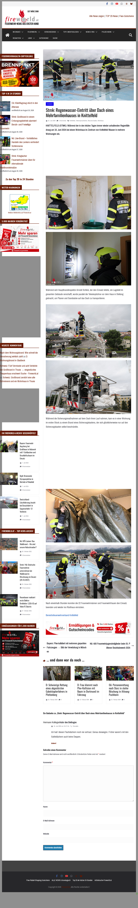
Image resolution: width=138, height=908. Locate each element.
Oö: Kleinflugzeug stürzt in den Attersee (25, 105)
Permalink (75, 726)
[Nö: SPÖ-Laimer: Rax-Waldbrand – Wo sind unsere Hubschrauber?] (9, 549)
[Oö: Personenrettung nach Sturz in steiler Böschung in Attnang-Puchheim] (120, 668)
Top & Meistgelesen (71, 31)
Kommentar (48, 762)
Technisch (50, 104)
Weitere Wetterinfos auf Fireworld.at (19, 212)
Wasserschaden (92, 120)
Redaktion (17, 38)
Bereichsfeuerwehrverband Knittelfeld (62, 615)
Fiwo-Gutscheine (126, 16)
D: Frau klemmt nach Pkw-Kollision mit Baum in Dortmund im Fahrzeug (88, 690)
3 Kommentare (26, 555)
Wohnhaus (101, 120)
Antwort (53, 743)
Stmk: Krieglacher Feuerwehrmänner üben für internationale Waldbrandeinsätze (17, 162)
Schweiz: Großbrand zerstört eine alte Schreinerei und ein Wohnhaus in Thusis (17, 379)
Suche (55, 38)
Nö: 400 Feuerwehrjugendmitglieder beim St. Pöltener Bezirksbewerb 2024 (110, 646)
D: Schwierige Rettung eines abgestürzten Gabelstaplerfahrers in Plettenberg (57, 690)
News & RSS (90, 31)
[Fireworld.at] (7, 35)
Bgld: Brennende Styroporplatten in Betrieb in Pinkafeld (27, 478)
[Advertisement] (20, 296)
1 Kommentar (62, 120)
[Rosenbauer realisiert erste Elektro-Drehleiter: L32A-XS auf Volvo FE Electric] (9, 606)
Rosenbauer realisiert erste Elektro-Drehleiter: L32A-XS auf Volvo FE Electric (28, 602)
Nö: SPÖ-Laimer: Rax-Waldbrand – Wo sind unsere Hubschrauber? (28, 544)
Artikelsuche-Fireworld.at (103, 880)
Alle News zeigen (96, 16)
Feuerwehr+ (32, 31)
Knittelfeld (72, 120)
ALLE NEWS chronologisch (61, 880)
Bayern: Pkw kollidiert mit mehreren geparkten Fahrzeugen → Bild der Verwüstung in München (66, 647)
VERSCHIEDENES (50, 31)
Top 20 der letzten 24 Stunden (82, 880)
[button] (21, 32)
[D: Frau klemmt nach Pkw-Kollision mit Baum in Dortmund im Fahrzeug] (88, 668)
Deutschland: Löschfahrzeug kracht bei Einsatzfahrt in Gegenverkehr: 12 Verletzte (27, 505)
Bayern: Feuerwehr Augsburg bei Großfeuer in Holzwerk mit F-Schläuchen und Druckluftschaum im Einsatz (28, 451)
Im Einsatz (16, 31)
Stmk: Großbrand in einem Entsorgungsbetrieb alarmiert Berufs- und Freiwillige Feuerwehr (18, 123)
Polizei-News (106, 31)
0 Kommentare (26, 466)
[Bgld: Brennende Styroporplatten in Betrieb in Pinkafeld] (9, 484)
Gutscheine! (44, 38)
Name (45, 807)
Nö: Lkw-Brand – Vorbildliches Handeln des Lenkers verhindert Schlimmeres (25, 142)
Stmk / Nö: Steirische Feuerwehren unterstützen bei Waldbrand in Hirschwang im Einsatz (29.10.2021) (28, 572)
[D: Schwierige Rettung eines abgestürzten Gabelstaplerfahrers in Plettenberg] (57, 668)
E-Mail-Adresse (48, 821)
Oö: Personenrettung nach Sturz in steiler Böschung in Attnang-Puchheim (119, 690)
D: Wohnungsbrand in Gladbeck (14, 358)
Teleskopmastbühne (81, 120)
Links (30, 38)
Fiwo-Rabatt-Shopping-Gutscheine (38, 880)
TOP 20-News (112, 16)
